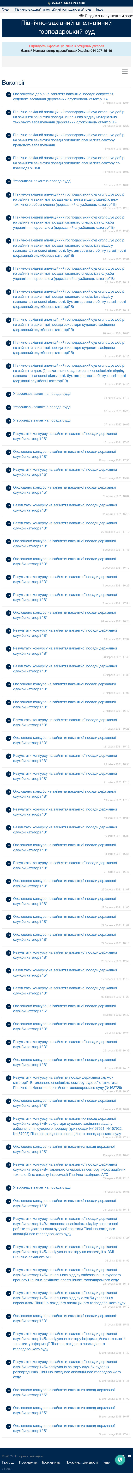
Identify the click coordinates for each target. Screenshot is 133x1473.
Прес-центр (28, 1462)
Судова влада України (68, 3)
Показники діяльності (82, 1462)
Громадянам (51, 1462)
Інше (106, 1462)
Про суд (8, 1462)
